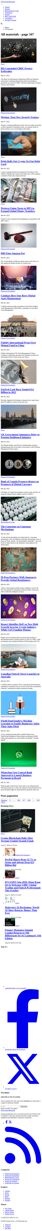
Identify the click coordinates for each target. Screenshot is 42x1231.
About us (8, 1225)
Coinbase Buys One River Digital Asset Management (18, 297)
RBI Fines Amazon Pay (13, 253)
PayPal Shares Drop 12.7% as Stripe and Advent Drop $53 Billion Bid (20, 862)
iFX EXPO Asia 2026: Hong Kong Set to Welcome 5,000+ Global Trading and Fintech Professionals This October (23, 886)
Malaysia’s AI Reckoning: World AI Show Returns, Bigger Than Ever (22, 910)
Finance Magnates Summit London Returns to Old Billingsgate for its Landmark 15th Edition (23, 934)
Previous (4, 800)
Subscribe (24, 1106)
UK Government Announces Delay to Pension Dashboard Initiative (20, 436)
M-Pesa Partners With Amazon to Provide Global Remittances (18, 578)
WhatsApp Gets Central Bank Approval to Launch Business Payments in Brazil (16, 775)
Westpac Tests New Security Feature (20, 117)
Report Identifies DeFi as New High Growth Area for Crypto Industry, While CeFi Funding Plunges (19, 627)
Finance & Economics (8, 113)
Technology (9, 13)
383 (38, 800)
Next (3, 802)
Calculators (8, 18)
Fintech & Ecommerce (8, 385)
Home (7, 27)
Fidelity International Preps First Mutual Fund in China (18, 344)
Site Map (8, 1228)
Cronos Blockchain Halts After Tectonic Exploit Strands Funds (17, 839)
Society (7, 14)
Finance (7, 9)
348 (29, 800)
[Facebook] (7, 1123)
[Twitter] (10, 1123)
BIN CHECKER (10, 16)
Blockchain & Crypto (12, 11)
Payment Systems (10, 20)
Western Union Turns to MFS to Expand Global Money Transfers (18, 209)
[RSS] (23, 1166)
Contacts (7, 1226)
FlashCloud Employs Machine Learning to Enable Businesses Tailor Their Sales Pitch (20, 723)
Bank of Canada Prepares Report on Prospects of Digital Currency (20, 483)
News (3, 64)
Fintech (7, 7)
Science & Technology (8, 620)
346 (18, 800)
